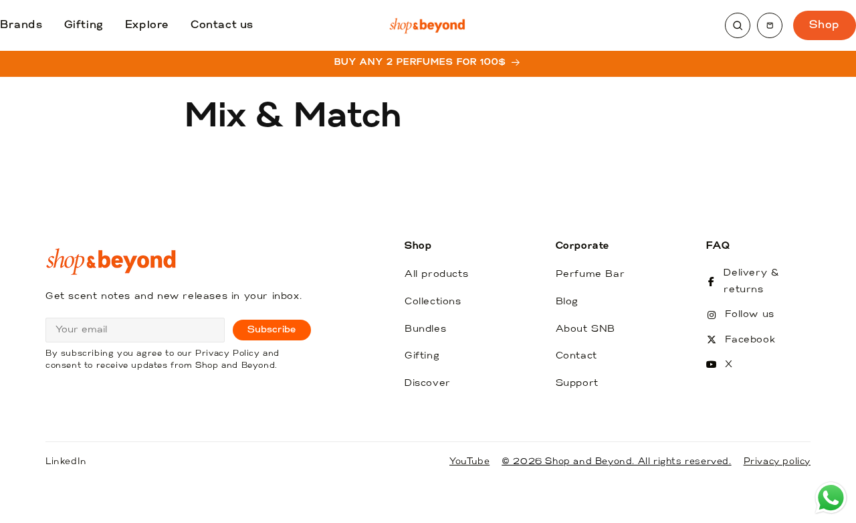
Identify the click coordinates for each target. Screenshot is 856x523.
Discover (428, 384)
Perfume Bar (590, 275)
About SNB (585, 329)
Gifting (84, 25)
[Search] (737, 25)
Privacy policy (777, 461)
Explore (147, 25)
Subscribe (271, 330)
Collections (433, 302)
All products (436, 275)
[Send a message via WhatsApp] (831, 498)
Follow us (749, 315)
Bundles (425, 329)
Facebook (750, 340)
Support (577, 384)
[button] (769, 25)
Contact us (222, 25)
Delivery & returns (751, 281)
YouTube (469, 461)
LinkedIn (66, 461)
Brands (21, 25)
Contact (576, 356)
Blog (567, 302)
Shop (824, 25)
